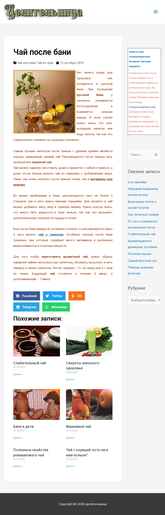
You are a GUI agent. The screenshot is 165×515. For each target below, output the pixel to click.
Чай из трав (45, 63)
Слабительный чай (29, 363)
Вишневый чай (78, 426)
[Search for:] (144, 155)
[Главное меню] (156, 11)
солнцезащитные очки (142, 106)
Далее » (18, 374)
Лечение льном (139, 254)
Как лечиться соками (143, 214)
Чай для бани (26, 63)
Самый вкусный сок (142, 261)
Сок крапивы (137, 182)
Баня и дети (23, 426)
